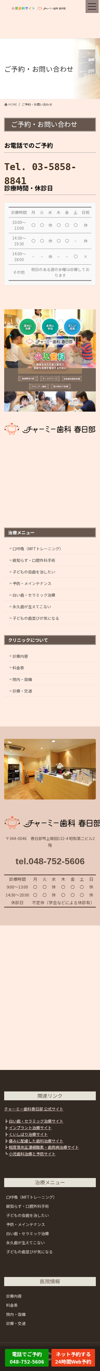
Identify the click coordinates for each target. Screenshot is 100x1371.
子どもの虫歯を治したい (33, 572)
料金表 (18, 667)
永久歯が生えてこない (31, 606)
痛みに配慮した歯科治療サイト (36, 1141)
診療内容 (20, 656)
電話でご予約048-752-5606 (27, 1357)
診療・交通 (22, 691)
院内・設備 (22, 679)
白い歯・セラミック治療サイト (36, 1121)
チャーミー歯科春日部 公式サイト (33, 1109)
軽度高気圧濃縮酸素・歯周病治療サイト (44, 1147)
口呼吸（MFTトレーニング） (37, 548)
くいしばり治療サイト (28, 1134)
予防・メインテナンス (31, 583)
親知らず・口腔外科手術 (33, 560)
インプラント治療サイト (30, 1127)
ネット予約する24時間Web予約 (73, 1357)
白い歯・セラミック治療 (33, 595)
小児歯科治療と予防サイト (32, 1154)
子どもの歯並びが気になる (35, 618)
